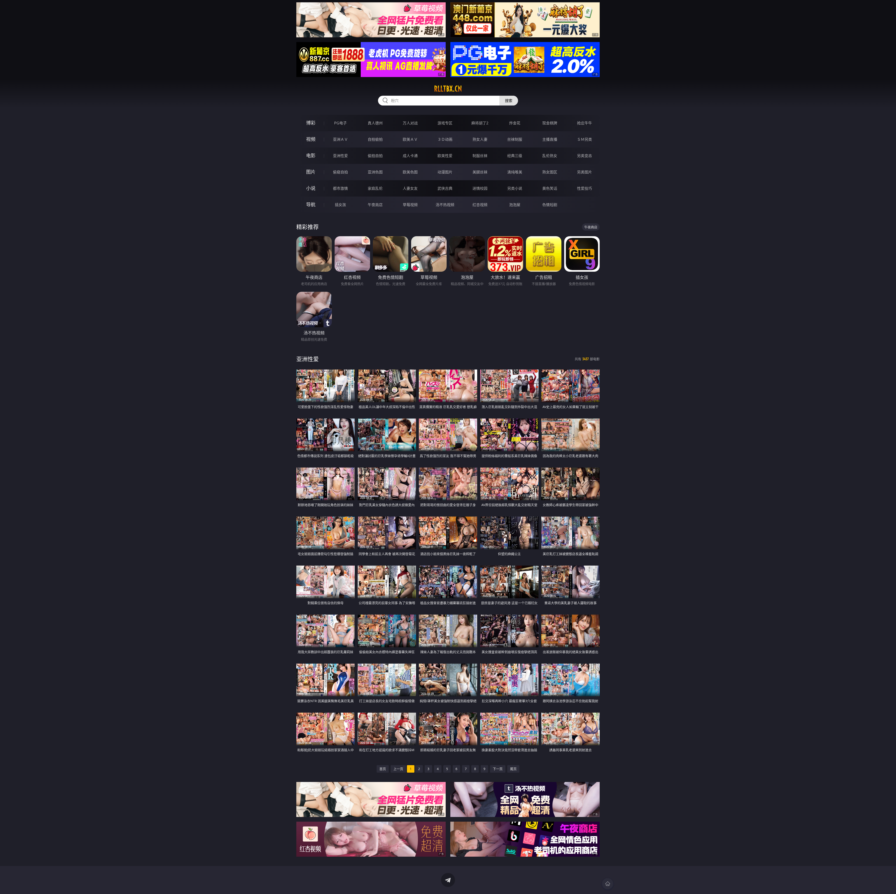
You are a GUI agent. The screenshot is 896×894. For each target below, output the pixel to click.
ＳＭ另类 (584, 139)
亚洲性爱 (340, 155)
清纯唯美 (514, 172)
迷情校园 (479, 188)
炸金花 (514, 123)
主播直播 (549, 139)
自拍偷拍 (375, 139)
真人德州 (375, 123)
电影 (310, 155)
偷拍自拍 (375, 155)
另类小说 (514, 188)
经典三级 (514, 155)
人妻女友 (410, 188)
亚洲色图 (375, 172)
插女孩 (340, 204)
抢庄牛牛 (584, 123)
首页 (382, 769)
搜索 (508, 100)
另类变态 (584, 155)
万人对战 (410, 123)
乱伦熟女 (549, 155)
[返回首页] (607, 883)
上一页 (398, 769)
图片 (310, 172)
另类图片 (584, 172)
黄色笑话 (549, 188)
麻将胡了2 (479, 123)
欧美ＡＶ (410, 139)
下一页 (498, 769)
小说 (310, 188)
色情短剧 (549, 204)
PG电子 (340, 123)
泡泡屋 (514, 204)
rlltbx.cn (448, 88)
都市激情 (340, 188)
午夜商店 (375, 204)
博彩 (310, 123)
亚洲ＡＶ (340, 139)
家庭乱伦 (375, 188)
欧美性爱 (445, 155)
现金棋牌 (549, 123)
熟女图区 (549, 172)
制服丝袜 (479, 155)
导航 (310, 204)
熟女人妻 (479, 139)
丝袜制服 (514, 139)
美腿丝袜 (479, 172)
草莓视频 (410, 204)
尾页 (513, 769)
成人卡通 (410, 155)
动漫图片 (445, 172)
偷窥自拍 (340, 172)
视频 (310, 139)
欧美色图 (410, 172)
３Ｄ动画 (445, 139)
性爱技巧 (584, 188)
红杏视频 (479, 204)
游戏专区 (445, 123)
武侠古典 (445, 188)
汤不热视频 (445, 204)
